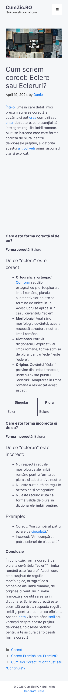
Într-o (10, 107)
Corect (16, 650)
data (22, 617)
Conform (23, 282)
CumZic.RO (19, 7)
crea (32, 117)
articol (23, 148)
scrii (51, 617)
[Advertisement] (34, 196)
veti (32, 148)
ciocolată (38, 531)
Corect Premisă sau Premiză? (34, 656)
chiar (10, 123)
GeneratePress (34, 691)
